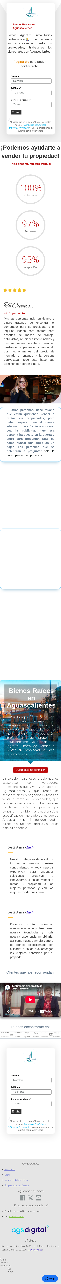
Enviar (16, 112)
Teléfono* (16, 88)
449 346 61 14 (16, 1216)
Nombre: (15, 76)
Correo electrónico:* (21, 100)
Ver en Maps (35, 1249)
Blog (7, 1174)
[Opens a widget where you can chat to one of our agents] (50, 1279)
